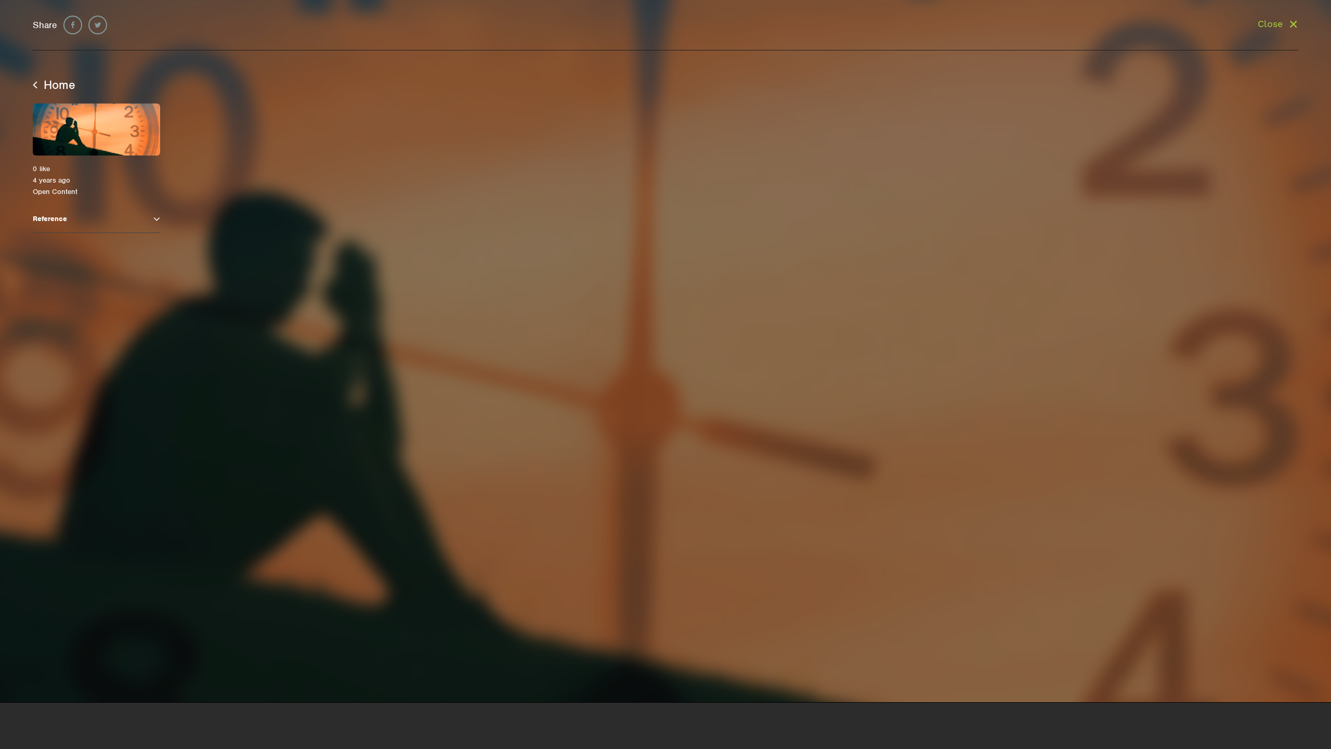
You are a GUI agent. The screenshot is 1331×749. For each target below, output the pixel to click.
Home (57, 85)
